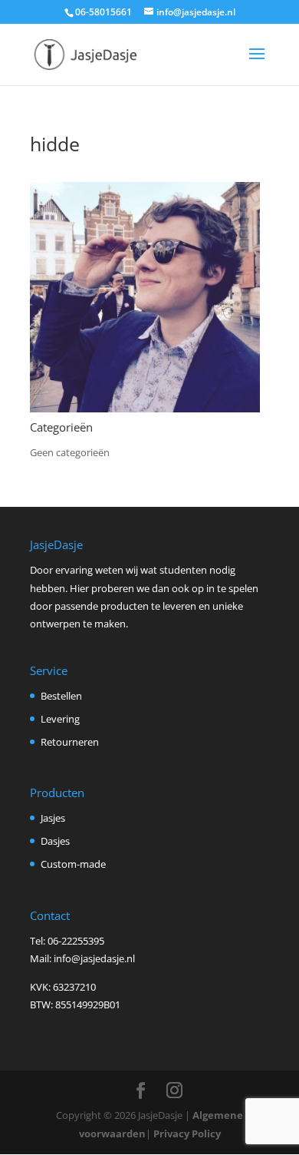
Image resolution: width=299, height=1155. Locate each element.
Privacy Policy (187, 1133)
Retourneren (70, 742)
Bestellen (61, 696)
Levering (60, 719)
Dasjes (55, 841)
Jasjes (53, 818)
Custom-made (73, 864)
